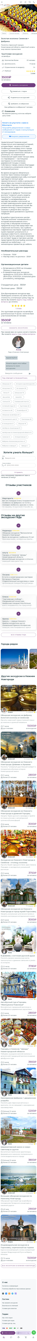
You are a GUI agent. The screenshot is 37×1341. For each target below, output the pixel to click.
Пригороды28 (26, 419)
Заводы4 (24, 446)
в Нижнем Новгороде (20, 352)
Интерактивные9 (21, 437)
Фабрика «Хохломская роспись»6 (13, 441)
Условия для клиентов (9, 1308)
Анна (18, 350)
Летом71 (6, 393)
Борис (10, 712)
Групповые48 (24, 406)
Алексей (11, 759)
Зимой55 (19, 397)
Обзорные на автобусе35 (10, 415)
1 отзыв (30, 953)
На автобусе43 (22, 410)
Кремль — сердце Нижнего (14, 621)
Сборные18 (22, 423)
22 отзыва (30, 1242)
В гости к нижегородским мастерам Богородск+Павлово (17, 578)
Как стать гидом (7, 1318)
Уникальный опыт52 (22, 401)
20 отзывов (29, 808)
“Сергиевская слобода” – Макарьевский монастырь (13, 600)
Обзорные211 (6, 384)
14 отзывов (27, 759)
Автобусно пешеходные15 (11, 428)
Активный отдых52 (8, 406)
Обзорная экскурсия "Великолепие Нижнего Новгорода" (17, 534)
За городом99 (21, 388)
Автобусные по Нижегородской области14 (16, 432)
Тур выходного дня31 (9, 419)
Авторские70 (19, 393)
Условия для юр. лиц (8, 1323)
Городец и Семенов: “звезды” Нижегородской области (14, 556)
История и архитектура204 (25, 384)
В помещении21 (8, 423)
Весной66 (6, 397)
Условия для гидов (8, 1320)
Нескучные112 (7, 388)
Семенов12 (6, 437)
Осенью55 (6, 401)
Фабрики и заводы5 (9, 446)
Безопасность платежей (10, 1305)
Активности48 (7, 410)
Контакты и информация (10, 1286)
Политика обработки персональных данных (16, 1289)
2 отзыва (30, 1046)
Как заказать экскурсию (10, 1303)
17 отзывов (29, 712)
